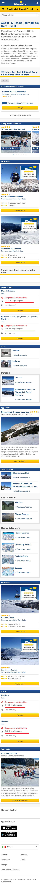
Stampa (4, 865)
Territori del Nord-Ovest (22, 94)
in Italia (23, 199)
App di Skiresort (8, 822)
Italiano (9, 847)
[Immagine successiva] (37, 141)
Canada (13, 94)
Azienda (24, 855)
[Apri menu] (3, 3)
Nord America (5, 94)
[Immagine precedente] (2, 141)
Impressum (5, 860)
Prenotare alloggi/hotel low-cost (20, 103)
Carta (6, 80)
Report (19, 311)
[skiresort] (20, 3)
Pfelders (5, 695)
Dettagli (20, 108)
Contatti (4, 855)
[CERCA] (37, 3)
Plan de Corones (8, 291)
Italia (2, 293)
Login (23, 860)
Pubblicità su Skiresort (10, 870)
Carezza (4, 721)
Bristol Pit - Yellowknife (14, 92)
